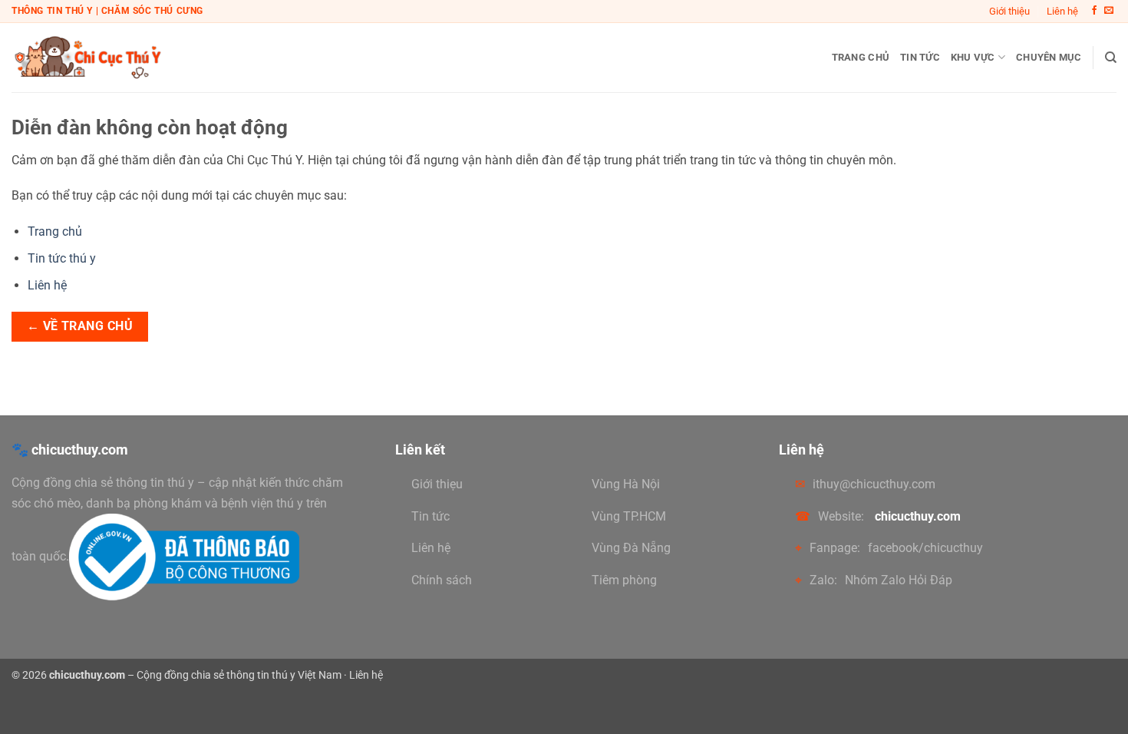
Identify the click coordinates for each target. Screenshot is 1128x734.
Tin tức (920, 57)
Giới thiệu (1009, 11)
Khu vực (973, 57)
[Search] (1110, 57)
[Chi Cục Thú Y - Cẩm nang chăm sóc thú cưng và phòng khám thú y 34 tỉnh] (88, 57)
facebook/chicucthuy (925, 548)
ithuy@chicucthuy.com (874, 484)
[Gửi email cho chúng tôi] (1108, 10)
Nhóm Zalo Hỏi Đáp (898, 580)
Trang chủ (860, 57)
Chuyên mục (1049, 57)
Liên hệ (1062, 11)
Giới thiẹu (437, 484)
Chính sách (441, 580)
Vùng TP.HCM (629, 516)
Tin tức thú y (62, 258)
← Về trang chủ (80, 326)
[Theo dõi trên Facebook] (1094, 10)
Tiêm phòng (624, 580)
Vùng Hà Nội (626, 484)
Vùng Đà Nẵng (631, 548)
